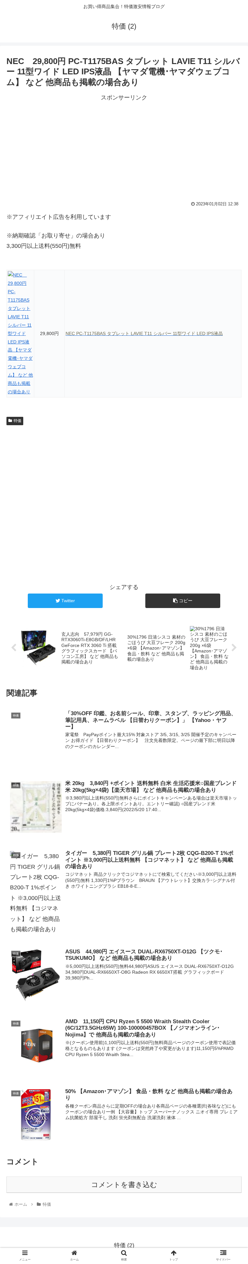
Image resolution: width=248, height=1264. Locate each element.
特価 (17, 420)
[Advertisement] (124, 148)
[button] (229, 805)
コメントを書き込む (124, 1185)
